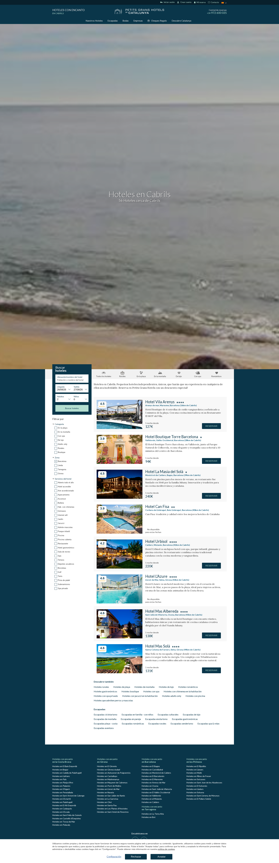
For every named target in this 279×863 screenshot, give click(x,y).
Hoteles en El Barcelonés (153, 776)
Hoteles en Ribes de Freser (198, 776)
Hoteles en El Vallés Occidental (156, 792)
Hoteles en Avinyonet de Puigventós (113, 773)
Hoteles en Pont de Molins (109, 786)
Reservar (211, 426)
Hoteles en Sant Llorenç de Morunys (202, 795)
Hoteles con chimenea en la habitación (183, 691)
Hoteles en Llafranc (61, 776)
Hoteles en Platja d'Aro (62, 782)
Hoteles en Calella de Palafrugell (67, 773)
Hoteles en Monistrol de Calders (156, 773)
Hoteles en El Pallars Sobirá (198, 799)
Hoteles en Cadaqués (62, 808)
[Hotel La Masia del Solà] (119, 497)
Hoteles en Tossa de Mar (63, 821)
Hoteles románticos (188, 686)
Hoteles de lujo (166, 686)
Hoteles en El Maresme (152, 779)
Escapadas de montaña (105, 719)
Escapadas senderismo (182, 723)
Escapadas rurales (157, 723)
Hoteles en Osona (150, 786)
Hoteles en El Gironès (107, 766)
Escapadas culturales (168, 714)
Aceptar (162, 856)
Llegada (61, 387)
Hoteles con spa (151, 691)
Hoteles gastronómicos (105, 691)
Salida (76, 387)
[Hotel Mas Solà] (119, 672)
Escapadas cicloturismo (105, 714)
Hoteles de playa (121, 686)
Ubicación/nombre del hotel (69, 377)
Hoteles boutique (130, 691)
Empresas (138, 20)
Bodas (125, 20)
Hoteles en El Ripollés (196, 766)
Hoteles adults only (171, 695)
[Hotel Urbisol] (119, 567)
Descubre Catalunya (181, 20)
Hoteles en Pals (59, 779)
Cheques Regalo (159, 20)
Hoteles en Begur (60, 769)
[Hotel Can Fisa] (119, 532)
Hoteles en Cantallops (107, 776)
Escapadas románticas (133, 723)
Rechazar (136, 856)
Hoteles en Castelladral (152, 769)
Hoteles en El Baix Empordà (64, 766)
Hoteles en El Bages (151, 766)
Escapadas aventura (103, 728)
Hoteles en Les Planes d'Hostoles (112, 808)
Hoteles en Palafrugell (62, 802)
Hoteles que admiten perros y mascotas (113, 700)
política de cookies (166, 849)
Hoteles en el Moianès (152, 799)
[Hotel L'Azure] (119, 602)
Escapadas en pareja (131, 719)
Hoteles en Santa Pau (107, 805)
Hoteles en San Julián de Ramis (111, 795)
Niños (76, 396)
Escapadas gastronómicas (185, 719)
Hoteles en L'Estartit (61, 799)
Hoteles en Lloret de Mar (108, 789)
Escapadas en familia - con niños (137, 714)
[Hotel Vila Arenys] (119, 428)
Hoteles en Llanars (194, 769)
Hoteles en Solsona (195, 792)
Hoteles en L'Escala (61, 812)
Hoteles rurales (101, 686)
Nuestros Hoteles (94, 20)
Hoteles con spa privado (106, 695)
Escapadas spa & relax (208, 723)
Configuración (114, 856)
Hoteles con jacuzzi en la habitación (140, 695)
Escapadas (113, 20)
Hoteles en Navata (105, 792)
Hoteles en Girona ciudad (108, 769)
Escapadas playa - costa (105, 723)
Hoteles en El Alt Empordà (64, 805)
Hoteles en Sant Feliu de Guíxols (67, 815)
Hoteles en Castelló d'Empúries (66, 818)
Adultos (60, 396)
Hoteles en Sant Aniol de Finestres (113, 812)
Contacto (214, 2)
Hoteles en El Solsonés (196, 786)
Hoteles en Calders (150, 802)
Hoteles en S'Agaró (61, 789)
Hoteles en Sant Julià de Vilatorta (157, 789)
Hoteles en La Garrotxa (107, 799)
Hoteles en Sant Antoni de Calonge (68, 795)
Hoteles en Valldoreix (151, 795)
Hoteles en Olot (104, 802)
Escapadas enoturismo (156, 719)
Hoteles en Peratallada (62, 792)
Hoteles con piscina (195, 695)
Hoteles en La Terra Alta (153, 814)
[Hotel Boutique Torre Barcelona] (119, 463)
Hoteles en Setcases (195, 779)
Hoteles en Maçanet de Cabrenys (112, 782)
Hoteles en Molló (194, 773)
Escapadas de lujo (191, 714)
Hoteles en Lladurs (194, 789)
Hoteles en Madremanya (108, 779)
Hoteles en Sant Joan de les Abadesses (204, 782)
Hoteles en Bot (148, 817)
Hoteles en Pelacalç (61, 825)
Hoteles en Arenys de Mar (153, 782)
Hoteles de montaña (144, 686)
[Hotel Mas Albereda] (119, 637)
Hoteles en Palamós (61, 786)
